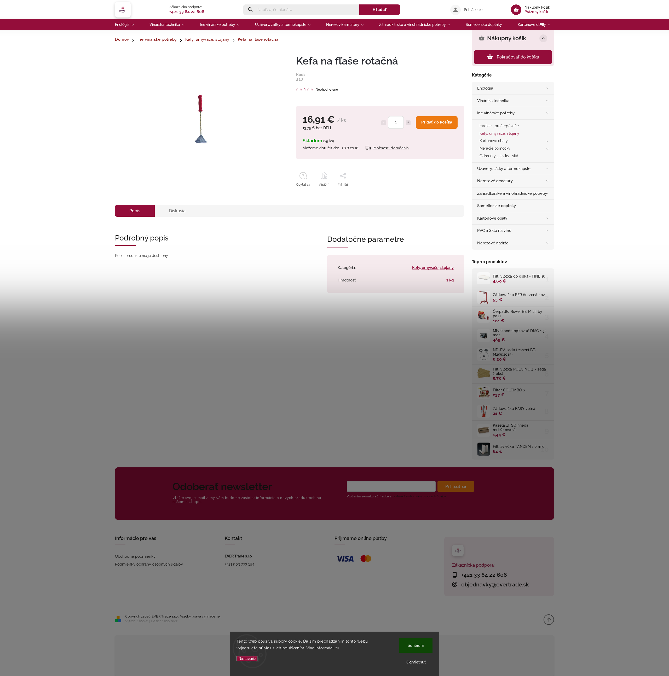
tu (337, 648)
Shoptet (142, 621)
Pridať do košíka (436, 122)
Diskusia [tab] (177, 210)
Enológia (485, 88)
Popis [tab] (134, 210)
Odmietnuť (416, 662)
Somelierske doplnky (496, 205)
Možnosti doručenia (391, 148)
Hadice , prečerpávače (499, 126)
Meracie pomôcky (495, 148)
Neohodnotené (327, 89)
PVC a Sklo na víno (494, 230)
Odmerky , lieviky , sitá (499, 156)
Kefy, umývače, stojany (499, 133)
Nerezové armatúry (495, 181)
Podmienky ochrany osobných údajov (149, 564)
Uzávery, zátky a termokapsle (503, 168)
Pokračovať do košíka (518, 57)
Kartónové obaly (494, 141)
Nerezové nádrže (493, 243)
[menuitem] (128, 24)
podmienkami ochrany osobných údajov (419, 496)
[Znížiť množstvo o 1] (383, 122)
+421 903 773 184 (239, 564)
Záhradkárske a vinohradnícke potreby (512, 193)
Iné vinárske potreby (496, 113)
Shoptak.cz (169, 621)
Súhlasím (416, 645)
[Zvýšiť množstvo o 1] (408, 122)
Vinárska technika (493, 100)
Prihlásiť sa (455, 486)
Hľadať (380, 9)
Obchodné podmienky (135, 556)
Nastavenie (247, 659)
